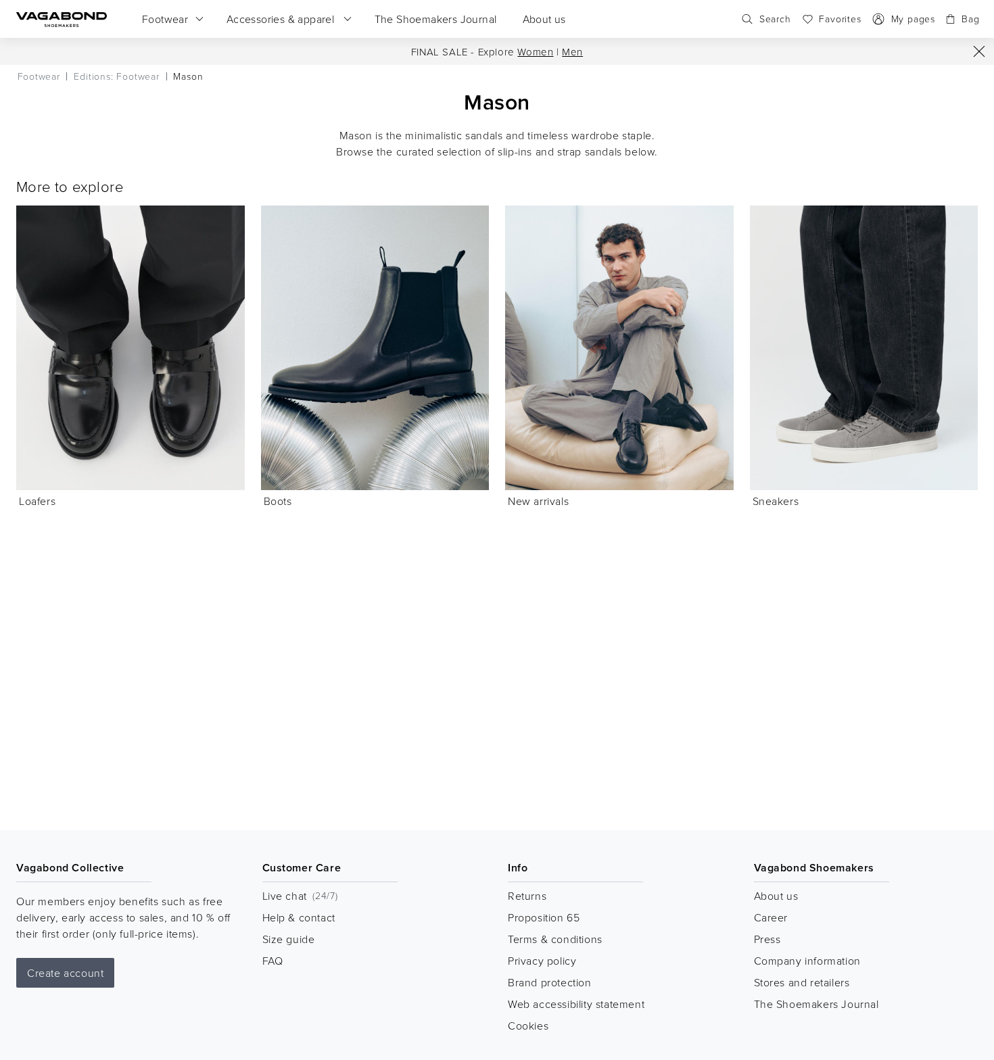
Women (535, 52)
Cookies (528, 1025)
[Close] (979, 51)
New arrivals (538, 500)
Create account (65, 972)
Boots (278, 500)
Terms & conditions (555, 939)
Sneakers (776, 500)
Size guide (288, 939)
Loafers (37, 500)
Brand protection (550, 982)
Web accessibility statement (576, 1003)
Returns (527, 895)
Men (572, 52)
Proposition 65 (543, 917)
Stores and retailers (802, 982)
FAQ (272, 960)
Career (771, 917)
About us (776, 895)
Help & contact (298, 917)
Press (767, 939)
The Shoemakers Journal (816, 1003)
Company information (807, 960)
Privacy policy (542, 960)
